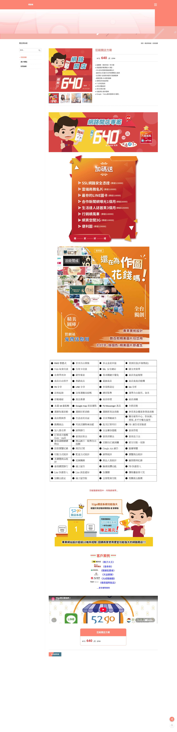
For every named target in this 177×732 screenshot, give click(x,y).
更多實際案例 (104, 588)
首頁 (142, 43)
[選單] (155, 4)
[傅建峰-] (70, 70)
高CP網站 (24, 62)
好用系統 (24, 66)
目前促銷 (155, 43)
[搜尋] (39, 50)
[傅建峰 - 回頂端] (172, 725)
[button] (90, 88)
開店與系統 (148, 43)
